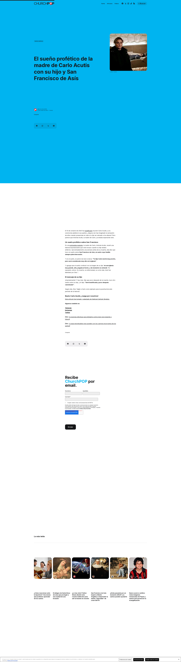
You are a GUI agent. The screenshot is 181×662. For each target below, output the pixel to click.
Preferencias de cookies (125, 659)
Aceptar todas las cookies (152, 659)
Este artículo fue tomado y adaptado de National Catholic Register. (87, 299)
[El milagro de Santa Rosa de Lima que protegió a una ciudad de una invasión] (62, 568)
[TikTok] (131, 4)
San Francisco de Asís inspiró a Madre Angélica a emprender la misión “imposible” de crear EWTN (99, 596)
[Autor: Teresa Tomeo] (93, 576)
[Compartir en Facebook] (37, 126)
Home (103, 3)
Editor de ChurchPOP (42, 109)
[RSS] (134, 4)
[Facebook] (122, 4)
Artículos (109, 3)
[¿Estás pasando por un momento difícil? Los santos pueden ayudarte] (119, 568)
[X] (125, 4)
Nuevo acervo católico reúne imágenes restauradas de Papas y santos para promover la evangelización (137, 596)
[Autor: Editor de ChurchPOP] (35, 109)
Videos (116, 3)
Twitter (67, 312)
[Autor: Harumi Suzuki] (112, 576)
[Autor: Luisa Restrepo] (36, 576)
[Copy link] (54, 126)
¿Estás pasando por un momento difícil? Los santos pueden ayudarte (118, 594)
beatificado (88, 231)
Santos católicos (39, 41)
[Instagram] (128, 4)
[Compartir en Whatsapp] (42, 126)
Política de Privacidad (12, 660)
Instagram (68, 310)
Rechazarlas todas (138, 659)
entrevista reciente (76, 245)
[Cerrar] (178, 659)
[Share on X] (48, 126)
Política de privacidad (85, 408)
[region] (90, 659)
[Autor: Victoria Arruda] (131, 576)
